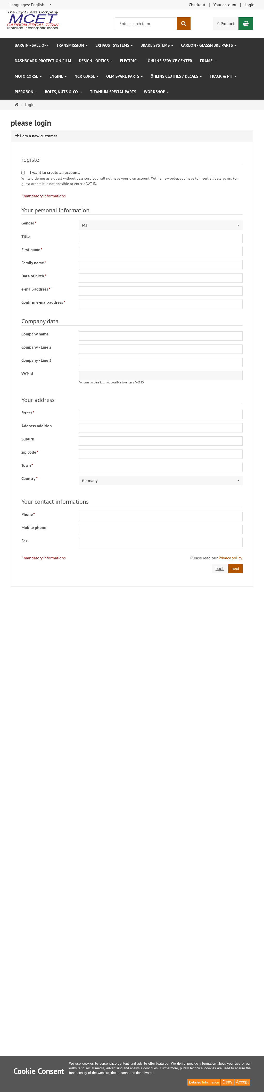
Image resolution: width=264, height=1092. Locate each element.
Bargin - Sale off (31, 45)
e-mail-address (35, 289)
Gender (28, 223)
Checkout (197, 4)
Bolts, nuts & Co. (62, 91)
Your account (224, 4)
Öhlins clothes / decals (175, 76)
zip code (29, 452)
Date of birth (33, 276)
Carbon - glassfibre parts (207, 45)
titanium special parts (113, 91)
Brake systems (156, 45)
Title (25, 236)
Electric (128, 60)
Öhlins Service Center (170, 60)
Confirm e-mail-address (43, 302)
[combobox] (31, 5)
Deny (227, 1082)
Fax (24, 540)
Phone (28, 514)
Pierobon (25, 91)
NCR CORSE (85, 76)
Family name (33, 263)
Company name (34, 334)
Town (27, 465)
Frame (206, 60)
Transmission (70, 45)
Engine (57, 76)
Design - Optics (94, 60)
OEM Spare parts (123, 76)
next (235, 568)
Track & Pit (222, 76)
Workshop (155, 91)
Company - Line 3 (36, 360)
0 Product (225, 23)
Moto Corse (27, 76)
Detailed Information (204, 1082)
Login (249, 4)
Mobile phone (33, 527)
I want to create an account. (55, 172)
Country (29, 478)
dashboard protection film (43, 60)
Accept (242, 1082)
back (220, 568)
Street (27, 412)
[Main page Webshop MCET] (33, 19)
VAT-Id (27, 373)
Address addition (36, 426)
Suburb (27, 439)
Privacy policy (230, 557)
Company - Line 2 (36, 347)
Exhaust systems (112, 45)
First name (31, 249)
